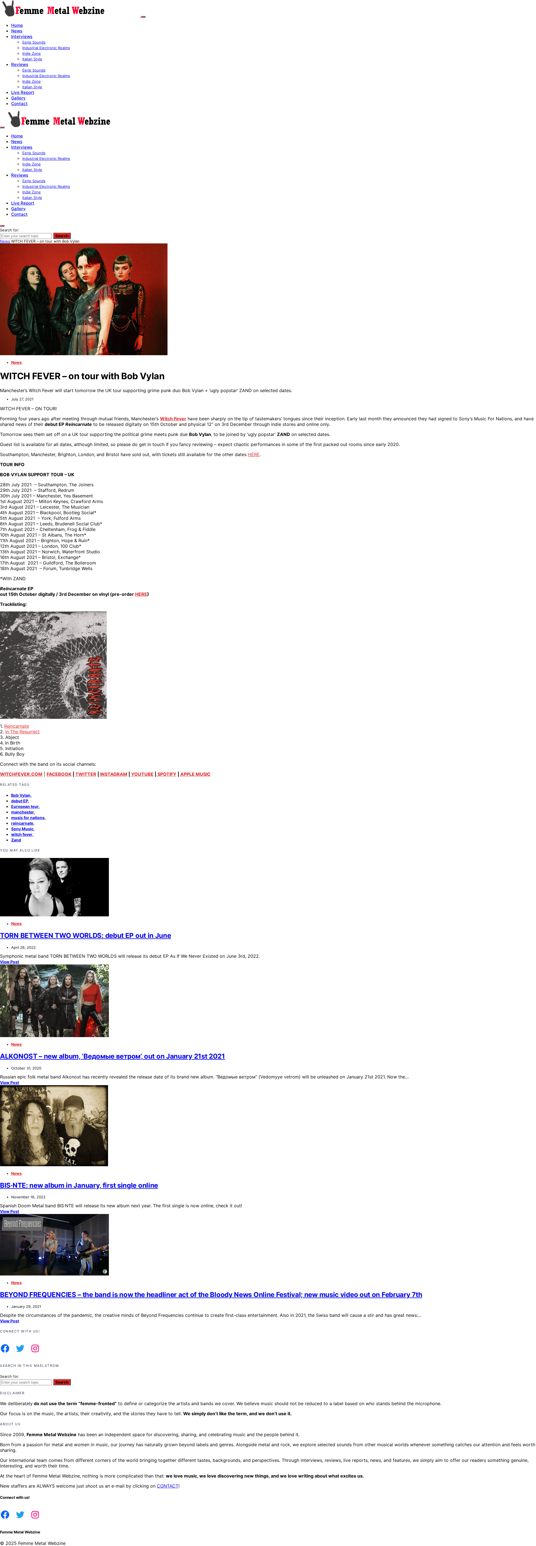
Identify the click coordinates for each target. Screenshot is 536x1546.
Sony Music (22, 828)
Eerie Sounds (34, 42)
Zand (16, 840)
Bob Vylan (20, 795)
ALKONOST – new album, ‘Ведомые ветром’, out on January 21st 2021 (112, 1056)
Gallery (18, 98)
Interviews (21, 36)
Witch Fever (173, 418)
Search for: (9, 230)
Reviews (19, 64)
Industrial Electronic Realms (46, 48)
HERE (254, 454)
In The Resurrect (22, 731)
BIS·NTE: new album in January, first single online (79, 1185)
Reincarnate (16, 726)
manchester (22, 812)
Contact (19, 103)
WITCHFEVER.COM (21, 774)
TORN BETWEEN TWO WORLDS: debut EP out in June (85, 935)
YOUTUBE (142, 774)
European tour (25, 806)
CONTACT (167, 1486)
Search (62, 235)
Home (17, 25)
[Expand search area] (2, 127)
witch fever (21, 834)
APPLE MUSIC (194, 774)
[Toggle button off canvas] (143, 17)
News (16, 31)
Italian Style (32, 59)
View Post (9, 961)
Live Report (22, 92)
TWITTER (85, 774)
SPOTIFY (166, 774)
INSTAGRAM (113, 774)
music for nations (28, 817)
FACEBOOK (59, 774)
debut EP (19, 800)
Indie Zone (31, 53)
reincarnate (22, 823)
